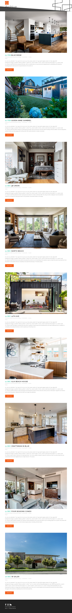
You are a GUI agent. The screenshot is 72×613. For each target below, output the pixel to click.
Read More (9, 69)
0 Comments (24, 57)
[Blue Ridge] (36, 32)
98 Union (15, 186)
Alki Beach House (19, 381)
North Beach (17, 251)
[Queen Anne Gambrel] (36, 97)
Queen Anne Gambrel (21, 120)
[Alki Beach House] (36, 358)
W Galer (15, 577)
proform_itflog (18, 57)
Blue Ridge (16, 55)
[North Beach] (36, 228)
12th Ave (15, 316)
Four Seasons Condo (21, 511)
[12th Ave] (36, 293)
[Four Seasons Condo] (36, 488)
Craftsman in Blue (20, 446)
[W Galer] (36, 553)
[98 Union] (36, 162)
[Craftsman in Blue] (36, 423)
